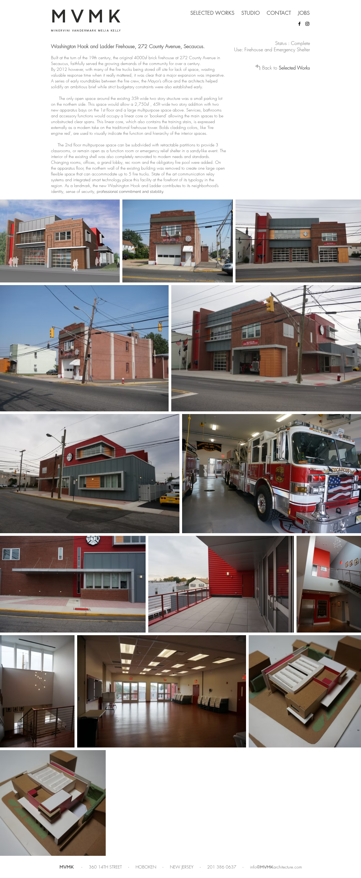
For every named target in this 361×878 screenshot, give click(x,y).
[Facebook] (299, 23)
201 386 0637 (222, 867)
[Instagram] (307, 23)
